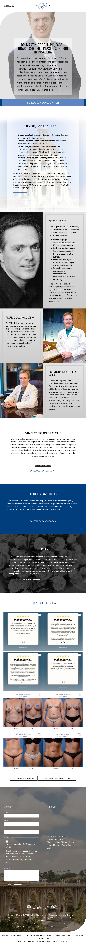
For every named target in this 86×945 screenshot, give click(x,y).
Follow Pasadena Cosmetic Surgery (57, 778)
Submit (9, 884)
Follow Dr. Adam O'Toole (24, 778)
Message (7, 868)
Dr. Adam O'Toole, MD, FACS (35, 921)
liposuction (63, 251)
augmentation (59, 242)
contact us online (26, 509)
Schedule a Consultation (43, 102)
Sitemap (54, 941)
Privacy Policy (63, 941)
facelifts (56, 262)
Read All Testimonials (20, 580)
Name (6, 812)
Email (6, 820)
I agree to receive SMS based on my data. (20, 845)
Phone (6, 829)
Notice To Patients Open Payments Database (34, 941)
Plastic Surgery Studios (48, 935)
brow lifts (65, 262)
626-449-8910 (67, 842)
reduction (70, 242)
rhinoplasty (69, 265)
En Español (9, 6)
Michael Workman (43, 465)
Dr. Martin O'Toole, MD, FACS (18, 915)
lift (54, 245)
